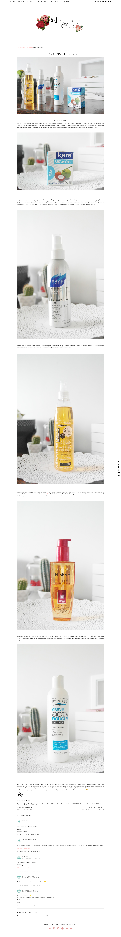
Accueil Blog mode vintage (25, 47)
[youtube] (67, 928)
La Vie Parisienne (41, 1)
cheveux (55, 803)
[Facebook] (106, 1)
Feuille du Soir (55, 1)
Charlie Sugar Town (18, 935)
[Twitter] (95, 1)
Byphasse (32, 803)
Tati (48, 494)
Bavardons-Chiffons (29, 890)
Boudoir (30, 1)
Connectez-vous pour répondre (29, 834)
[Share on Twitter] (27, 801)
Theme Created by (105, 935)
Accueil (12, 1)
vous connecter (28, 916)
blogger (26, 803)
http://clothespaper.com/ (23, 848)
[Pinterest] (100, 1)
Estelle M (25, 820)
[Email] (108, 1)
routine (19, 804)
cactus (38, 803)
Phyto (99, 803)
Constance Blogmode (29, 839)
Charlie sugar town (47, 803)
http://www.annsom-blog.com (25, 868)
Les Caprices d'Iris (28, 876)
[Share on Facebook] (24, 801)
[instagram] (54, 928)
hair (77, 803)
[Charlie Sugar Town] (60, 22)
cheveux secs (72, 803)
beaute (21, 803)
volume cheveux (34, 804)
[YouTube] (103, 1)
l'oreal (86, 803)
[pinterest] (62, 928)
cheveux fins (63, 803)
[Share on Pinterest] (29, 801)
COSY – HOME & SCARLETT (26, 808)
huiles (81, 803)
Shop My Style (67, 1)
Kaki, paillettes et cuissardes (93, 808)
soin (24, 804)
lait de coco (93, 803)
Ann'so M (25, 856)
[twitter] (50, 928)
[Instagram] (98, 1)
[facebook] (58, 928)
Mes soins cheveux (60, 54)
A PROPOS (21, 1)
